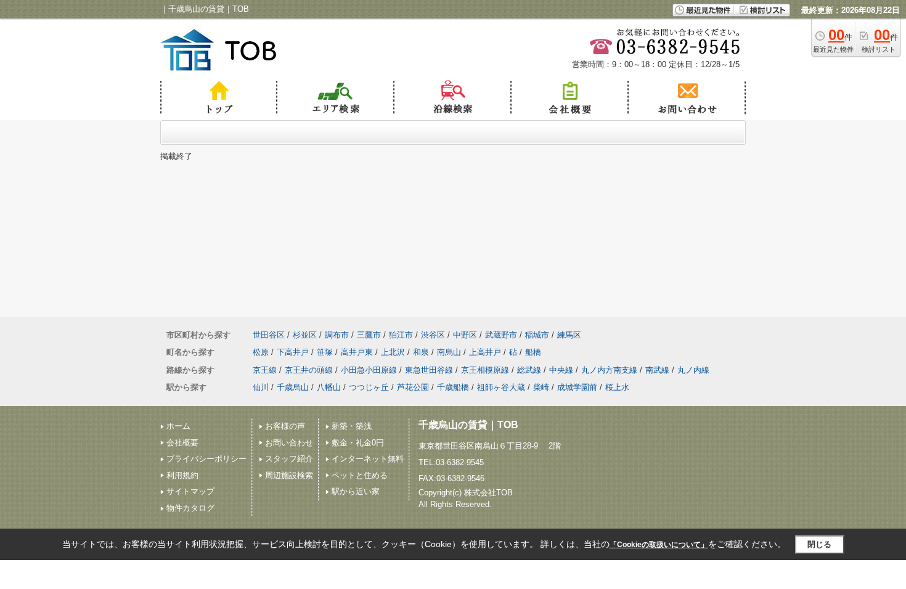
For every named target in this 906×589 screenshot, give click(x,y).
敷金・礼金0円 (358, 442)
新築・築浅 (352, 426)
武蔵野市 (501, 334)
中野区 (465, 334)
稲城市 (537, 334)
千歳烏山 (293, 387)
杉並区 (305, 334)
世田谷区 (269, 334)
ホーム (178, 426)
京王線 (265, 370)
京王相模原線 (485, 370)
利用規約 (182, 475)
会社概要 (182, 442)
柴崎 (541, 387)
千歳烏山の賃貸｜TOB (468, 425)
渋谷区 (433, 334)
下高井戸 (293, 352)
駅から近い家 (356, 491)
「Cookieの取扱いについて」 (659, 544)
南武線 (657, 370)
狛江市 (401, 334)
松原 (261, 352)
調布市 (337, 334)
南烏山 (449, 352)
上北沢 (393, 352)
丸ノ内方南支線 (609, 370)
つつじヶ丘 (369, 387)
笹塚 (325, 352)
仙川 (261, 387)
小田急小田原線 (369, 370)
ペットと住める (360, 475)
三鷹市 (369, 334)
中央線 (561, 370)
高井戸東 (357, 352)
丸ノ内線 (693, 370)
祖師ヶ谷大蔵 (501, 387)
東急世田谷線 (429, 370)
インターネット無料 (368, 458)
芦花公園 (413, 387)
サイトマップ (190, 491)
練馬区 (569, 334)
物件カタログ (190, 508)
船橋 (533, 352)
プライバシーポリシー (206, 458)
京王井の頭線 (309, 370)
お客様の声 (285, 426)
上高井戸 (485, 352)
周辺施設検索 (289, 475)
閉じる (819, 544)
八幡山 (329, 387)
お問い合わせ (289, 442)
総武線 (529, 370)
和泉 (421, 352)
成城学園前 (577, 387)
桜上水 (617, 387)
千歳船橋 (453, 387)
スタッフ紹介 (289, 458)
